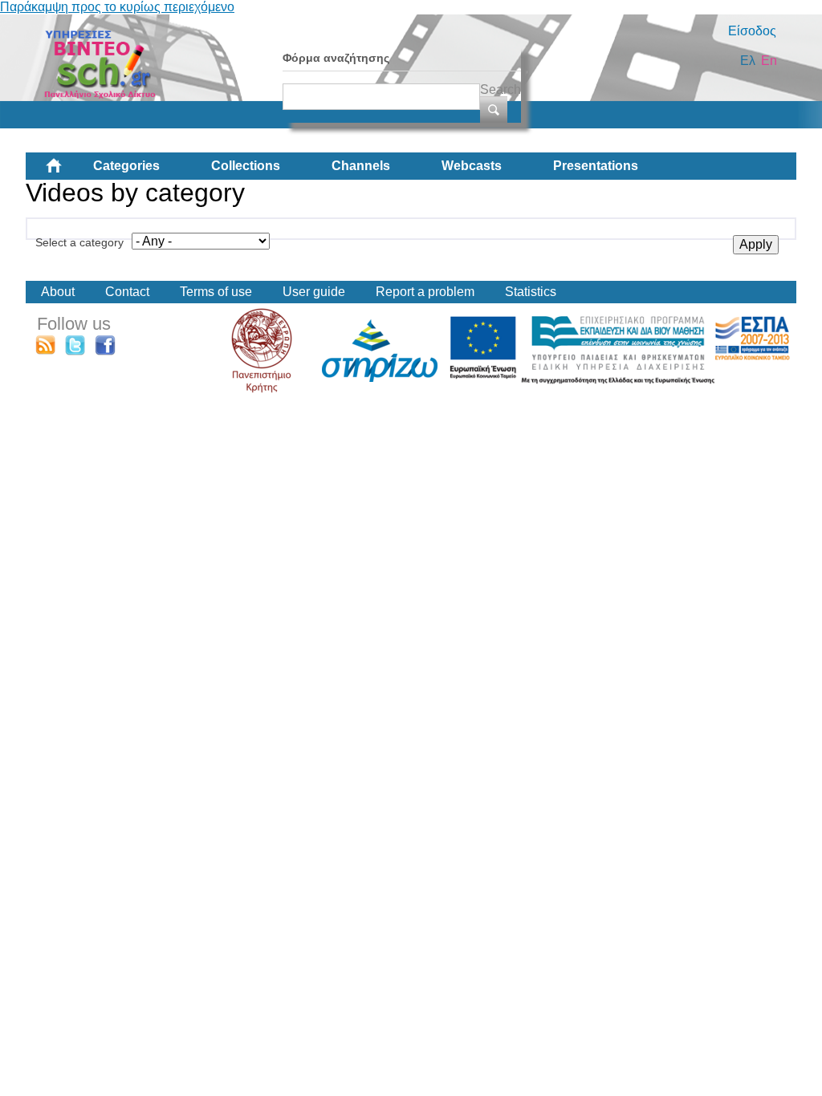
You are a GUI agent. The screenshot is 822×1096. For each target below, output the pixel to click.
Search (500, 89)
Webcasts (472, 166)
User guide (314, 291)
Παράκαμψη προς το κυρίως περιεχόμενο (117, 7)
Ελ (747, 60)
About (58, 291)
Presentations (595, 166)
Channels (361, 166)
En (769, 60)
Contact (127, 291)
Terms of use (216, 291)
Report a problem (425, 291)
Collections (245, 166)
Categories (126, 166)
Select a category (79, 242)
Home (66, 171)
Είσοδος (752, 31)
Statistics (530, 291)
